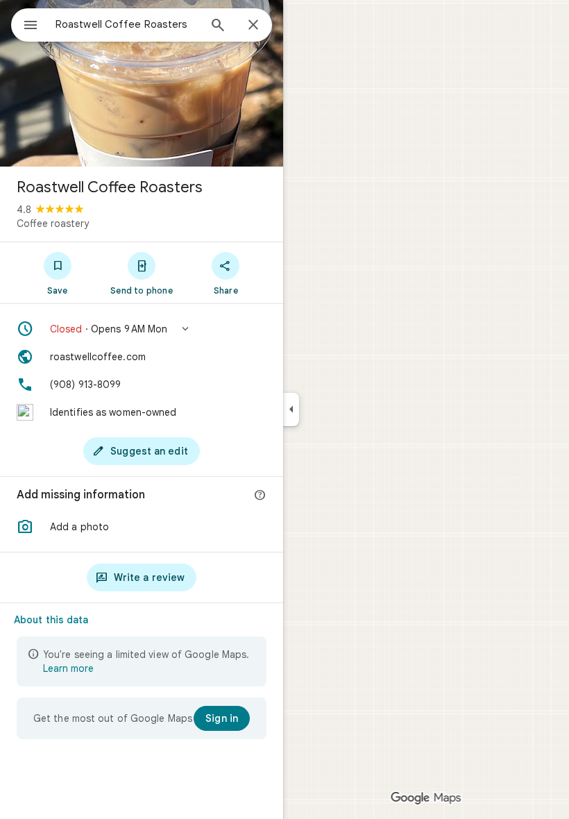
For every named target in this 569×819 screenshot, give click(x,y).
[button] (141, 329)
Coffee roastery (53, 223)
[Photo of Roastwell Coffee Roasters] (141, 83)
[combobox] (127, 24)
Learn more (68, 668)
